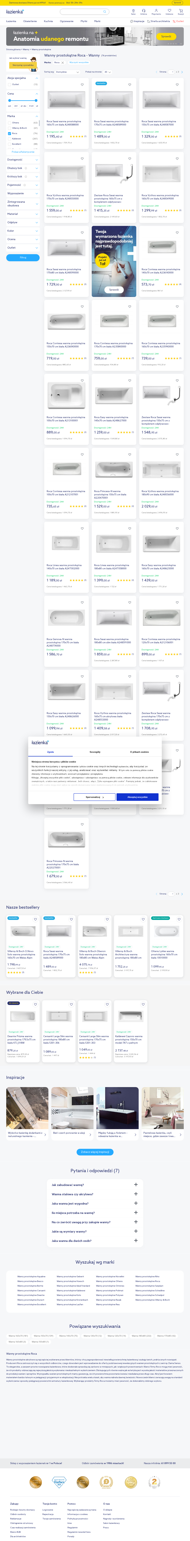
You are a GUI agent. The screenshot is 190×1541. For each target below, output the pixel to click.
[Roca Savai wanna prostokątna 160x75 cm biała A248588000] (66, 100)
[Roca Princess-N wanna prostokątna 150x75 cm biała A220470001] (114, 470)
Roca (14, 134)
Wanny (26, 49)
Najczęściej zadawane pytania (82, 1510)
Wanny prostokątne (41, 49)
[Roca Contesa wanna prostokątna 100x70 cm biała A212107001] (66, 470)
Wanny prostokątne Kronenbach (72, 1300)
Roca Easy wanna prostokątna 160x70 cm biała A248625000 (159, 567)
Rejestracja (47, 1514)
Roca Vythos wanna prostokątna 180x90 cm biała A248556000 (160, 493)
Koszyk (181, 14)
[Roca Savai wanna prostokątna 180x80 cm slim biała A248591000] (114, 618)
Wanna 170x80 (166, 1336)
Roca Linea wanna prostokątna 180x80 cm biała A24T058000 (111, 567)
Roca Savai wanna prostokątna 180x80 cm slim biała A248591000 (112, 641)
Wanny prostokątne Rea (107, 1304)
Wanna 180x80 (141, 1336)
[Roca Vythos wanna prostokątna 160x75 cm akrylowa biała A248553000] (114, 692)
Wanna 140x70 (68, 1336)
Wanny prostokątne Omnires (110, 1286)
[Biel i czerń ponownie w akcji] (72, 1137)
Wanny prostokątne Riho (147, 1276)
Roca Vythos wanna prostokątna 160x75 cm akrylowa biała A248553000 (112, 716)
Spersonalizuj (93, 797)
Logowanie (47, 1510)
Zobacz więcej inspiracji (95, 1152)
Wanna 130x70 (93, 1336)
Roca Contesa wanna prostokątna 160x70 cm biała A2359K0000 (161, 345)
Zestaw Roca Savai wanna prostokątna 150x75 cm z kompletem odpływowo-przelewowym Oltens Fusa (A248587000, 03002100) (157, 420)
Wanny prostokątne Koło (69, 1295)
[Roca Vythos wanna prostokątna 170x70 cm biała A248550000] (66, 174)
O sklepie (107, 1510)
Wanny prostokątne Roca (147, 1281)
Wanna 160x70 (18, 1336)
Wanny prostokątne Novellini (110, 1276)
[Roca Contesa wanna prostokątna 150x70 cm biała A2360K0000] (66, 322)
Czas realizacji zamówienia (22, 1528)
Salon (133, 14)
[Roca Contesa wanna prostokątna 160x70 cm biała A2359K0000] (161, 322)
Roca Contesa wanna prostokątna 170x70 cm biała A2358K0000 (113, 345)
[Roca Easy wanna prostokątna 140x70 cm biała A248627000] (114, 396)
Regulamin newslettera (79, 1532)
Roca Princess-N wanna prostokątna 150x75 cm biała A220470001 (110, 494)
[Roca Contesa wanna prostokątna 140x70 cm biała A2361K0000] (161, 248)
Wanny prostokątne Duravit (30, 1300)
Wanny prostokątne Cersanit (31, 1290)
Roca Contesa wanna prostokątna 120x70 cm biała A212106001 (161, 641)
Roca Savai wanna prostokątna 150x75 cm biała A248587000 (159, 123)
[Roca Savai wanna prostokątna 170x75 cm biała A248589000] (114, 100)
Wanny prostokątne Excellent (31, 1304)
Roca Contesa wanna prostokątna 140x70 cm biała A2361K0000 (161, 271)
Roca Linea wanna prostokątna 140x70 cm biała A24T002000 (64, 567)
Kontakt (107, 1514)
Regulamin (73, 1528)
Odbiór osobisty (18, 1514)
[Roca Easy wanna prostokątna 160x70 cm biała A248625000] (161, 544)
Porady (71, 1536)
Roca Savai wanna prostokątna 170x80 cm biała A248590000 (64, 271)
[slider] (9, 100)
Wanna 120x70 (117, 1336)
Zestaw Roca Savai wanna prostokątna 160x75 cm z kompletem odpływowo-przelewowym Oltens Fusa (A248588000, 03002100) (109, 199)
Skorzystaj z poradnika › (23, 66)
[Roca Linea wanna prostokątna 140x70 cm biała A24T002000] (66, 544)
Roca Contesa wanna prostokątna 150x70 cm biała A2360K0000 (66, 345)
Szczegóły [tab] (95, 752)
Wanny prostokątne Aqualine (31, 1276)
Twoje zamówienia (51, 1519)
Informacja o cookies (78, 1514)
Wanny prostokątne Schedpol (149, 1295)
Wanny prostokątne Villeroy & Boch (152, 1300)
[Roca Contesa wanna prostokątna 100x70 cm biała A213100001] (66, 396)
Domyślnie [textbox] (61, 72)
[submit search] (103, 12)
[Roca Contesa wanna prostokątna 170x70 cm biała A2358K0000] (114, 322)
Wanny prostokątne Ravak (108, 1300)
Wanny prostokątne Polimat (109, 1290)
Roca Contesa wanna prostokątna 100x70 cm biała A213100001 (66, 419)
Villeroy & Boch (19, 128)
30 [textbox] (106, 72)
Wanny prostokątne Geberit (70, 1276)
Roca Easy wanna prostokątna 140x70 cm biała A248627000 (111, 419)
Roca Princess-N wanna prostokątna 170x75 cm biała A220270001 (63, 864)
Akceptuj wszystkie (138, 797)
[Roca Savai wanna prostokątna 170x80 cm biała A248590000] (66, 248)
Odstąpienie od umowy (21, 1523)
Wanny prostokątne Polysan (109, 1295)
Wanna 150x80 (40, 1342)
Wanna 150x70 (43, 1336)
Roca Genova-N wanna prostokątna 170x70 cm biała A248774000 (63, 642)
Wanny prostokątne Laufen (70, 1304)
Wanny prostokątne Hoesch (70, 1281)
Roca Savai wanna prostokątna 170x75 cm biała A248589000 (111, 123)
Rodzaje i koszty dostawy (22, 1510)
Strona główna (13, 49)
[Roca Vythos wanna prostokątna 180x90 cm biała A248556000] (161, 470)
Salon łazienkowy (111, 1523)
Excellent (16, 144)
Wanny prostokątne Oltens (109, 1281)
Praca (106, 1528)
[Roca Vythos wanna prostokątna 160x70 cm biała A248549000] (161, 174)
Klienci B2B (15, 1532)
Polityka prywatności (78, 1519)
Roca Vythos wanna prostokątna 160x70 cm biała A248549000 (160, 197)
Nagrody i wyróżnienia (113, 1519)
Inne (70, 1523)
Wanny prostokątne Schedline (150, 1290)
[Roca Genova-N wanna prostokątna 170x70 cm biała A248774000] (66, 618)
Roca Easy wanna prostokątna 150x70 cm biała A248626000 (64, 715)
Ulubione (169, 14)
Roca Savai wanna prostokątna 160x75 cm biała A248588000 (64, 123)
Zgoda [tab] (50, 752)
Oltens (15, 123)
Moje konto (156, 14)
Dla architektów (18, 1536)
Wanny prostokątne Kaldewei (71, 1290)
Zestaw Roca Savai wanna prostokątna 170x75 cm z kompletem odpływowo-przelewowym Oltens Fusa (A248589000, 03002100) (157, 716)
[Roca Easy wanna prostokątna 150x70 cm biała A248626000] (66, 692)
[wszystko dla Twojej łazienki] (21, 10)
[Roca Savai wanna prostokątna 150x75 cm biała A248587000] (161, 100)
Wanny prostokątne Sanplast (149, 1286)
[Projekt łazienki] (95, 36)
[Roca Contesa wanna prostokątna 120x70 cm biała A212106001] (161, 618)
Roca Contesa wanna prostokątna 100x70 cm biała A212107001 (66, 493)
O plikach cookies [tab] (139, 752)
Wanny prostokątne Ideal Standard (73, 1286)
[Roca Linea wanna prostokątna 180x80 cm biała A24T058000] (114, 544)
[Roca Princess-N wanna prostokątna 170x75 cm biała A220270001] (66, 840)
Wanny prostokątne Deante (31, 1295)
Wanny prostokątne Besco (30, 1281)
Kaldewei (16, 139)
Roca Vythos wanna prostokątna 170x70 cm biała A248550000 (65, 197)
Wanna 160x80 (17, 1342)
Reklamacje (15, 1519)
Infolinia (143, 14)
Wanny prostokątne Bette (30, 1286)
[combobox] (68, 72)
